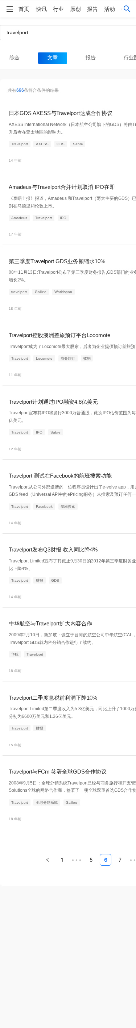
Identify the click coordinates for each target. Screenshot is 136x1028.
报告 (92, 9)
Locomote (44, 358)
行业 (58, 9)
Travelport (19, 144)
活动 (109, 9)
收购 (87, 358)
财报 (39, 580)
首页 (23, 9)
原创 (75, 9)
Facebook (44, 507)
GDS (61, 144)
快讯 (41, 9)
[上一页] (47, 860)
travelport (19, 292)
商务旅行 (68, 358)
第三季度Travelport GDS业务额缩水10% (57, 261)
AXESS (42, 144)
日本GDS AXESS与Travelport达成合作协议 (60, 113)
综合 (14, 57)
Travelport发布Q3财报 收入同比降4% (53, 549)
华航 (14, 654)
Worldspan (63, 292)
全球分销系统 (47, 802)
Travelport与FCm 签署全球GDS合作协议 (58, 771)
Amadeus (19, 218)
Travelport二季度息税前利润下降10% (53, 698)
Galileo (40, 292)
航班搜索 (68, 507)
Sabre (78, 144)
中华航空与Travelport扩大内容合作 (50, 623)
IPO (63, 218)
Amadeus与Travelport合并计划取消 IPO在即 (62, 187)
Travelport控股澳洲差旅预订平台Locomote (59, 335)
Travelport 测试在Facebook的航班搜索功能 (60, 476)
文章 (53, 57)
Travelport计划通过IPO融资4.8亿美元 (53, 402)
